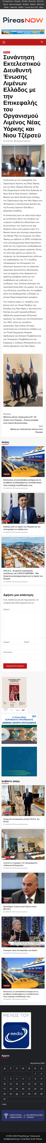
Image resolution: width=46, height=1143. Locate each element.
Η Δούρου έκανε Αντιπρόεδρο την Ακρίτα (20, 950)
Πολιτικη (6, 944)
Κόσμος (33, 4)
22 (35, 1089)
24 (5, 1094)
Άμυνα (5, 4)
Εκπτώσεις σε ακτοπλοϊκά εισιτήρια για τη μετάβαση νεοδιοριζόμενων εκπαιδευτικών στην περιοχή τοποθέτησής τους (22, 482)
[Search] (41, 42)
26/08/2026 (8, 488)
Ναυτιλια (6, 52)
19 (17, 1089)
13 (23, 1084)
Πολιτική (40, 1)
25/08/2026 (8, 532)
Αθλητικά (40, 4)
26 (17, 1094)
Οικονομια (7, 813)
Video (41, 7)
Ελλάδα (24, 1)
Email (27, 642)
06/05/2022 (9, 141)
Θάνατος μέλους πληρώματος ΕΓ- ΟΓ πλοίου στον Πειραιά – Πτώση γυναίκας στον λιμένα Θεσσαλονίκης (20, 418)
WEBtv (21, 7)
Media (6, 7)
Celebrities (13, 7)
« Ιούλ (4, 1104)
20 (23, 1089)
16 (41, 1084)
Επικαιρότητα (8, 1)
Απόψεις (26, 4)
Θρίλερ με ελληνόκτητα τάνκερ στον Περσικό (26, 429)
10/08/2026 (8, 581)
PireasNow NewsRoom (23, 141)
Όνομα (6, 642)
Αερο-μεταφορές (15, 4)
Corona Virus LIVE (31, 7)
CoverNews (25, 1139)
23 (41, 1089)
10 (5, 1084)
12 (17, 1084)
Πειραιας (6, 857)
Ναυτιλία (32, 1)
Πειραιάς (17, 1)
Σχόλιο (6, 609)
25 (11, 1094)
